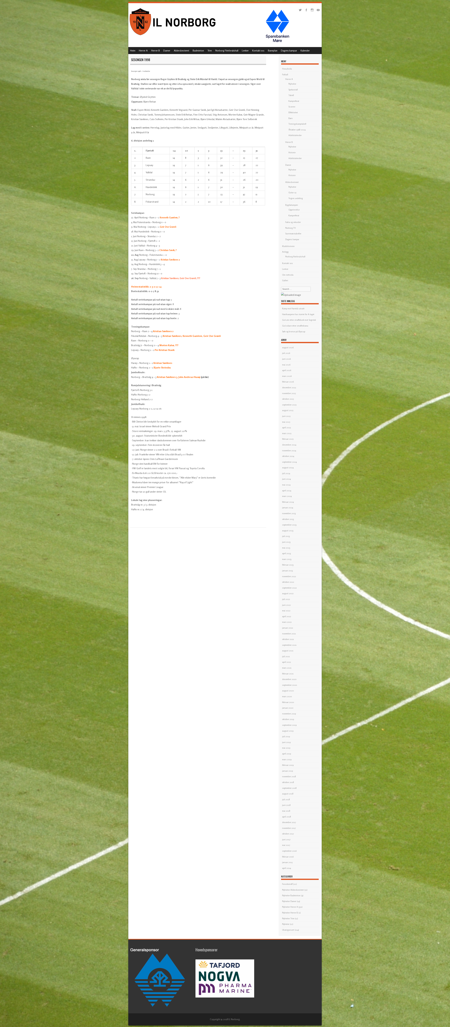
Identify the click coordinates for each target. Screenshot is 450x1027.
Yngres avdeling (295, 198)
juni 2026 (286, 359)
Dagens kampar (289, 50)
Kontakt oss (258, 50)
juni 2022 (286, 605)
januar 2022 (287, 627)
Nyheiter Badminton (291, 895)
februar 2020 (288, 702)
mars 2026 (287, 376)
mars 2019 (286, 759)
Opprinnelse (294, 209)
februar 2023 (288, 564)
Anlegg (285, 251)
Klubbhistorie (288, 246)
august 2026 (288, 347)
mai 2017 (286, 845)
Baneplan (272, 50)
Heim (132, 50)
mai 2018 (286, 811)
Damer (166, 50)
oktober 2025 (288, 399)
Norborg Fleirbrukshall (226, 50)
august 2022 (288, 593)
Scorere (291, 106)
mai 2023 (286, 547)
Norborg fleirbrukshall (295, 256)
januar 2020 (287, 707)
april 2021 (286, 662)
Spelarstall (293, 89)
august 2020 (288, 690)
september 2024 (289, 462)
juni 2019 (286, 742)
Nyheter (285, 924)
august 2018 (287, 793)
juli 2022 (286, 599)
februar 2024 (288, 502)
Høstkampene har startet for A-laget (298, 314)
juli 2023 (286, 536)
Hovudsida (287, 68)
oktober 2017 (288, 833)
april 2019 (286, 753)
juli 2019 (286, 736)
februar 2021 (288, 673)
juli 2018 (286, 799)
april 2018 (286, 816)
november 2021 (289, 633)
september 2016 (289, 851)
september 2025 (289, 404)
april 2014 (286, 868)
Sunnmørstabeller (293, 233)
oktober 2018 (288, 782)
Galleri (285, 280)
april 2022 (286, 616)
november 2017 (289, 828)
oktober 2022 (288, 582)
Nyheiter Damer (289, 901)
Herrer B (155, 50)
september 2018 (289, 788)
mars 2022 (287, 622)
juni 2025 (286, 416)
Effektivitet (293, 112)
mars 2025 (286, 433)
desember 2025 (289, 387)
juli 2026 (286, 353)
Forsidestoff (287, 884)
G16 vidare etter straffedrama (295, 325)
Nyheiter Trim (288, 918)
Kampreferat (293, 101)
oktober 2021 (288, 639)
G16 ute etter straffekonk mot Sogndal (299, 320)
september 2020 (289, 685)
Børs (290, 118)
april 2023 (286, 553)
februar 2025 (288, 439)
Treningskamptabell (297, 124)
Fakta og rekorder (293, 222)
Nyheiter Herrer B (290, 912)
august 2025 (287, 410)
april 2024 (286, 490)
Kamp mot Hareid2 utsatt (293, 308)
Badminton (198, 50)
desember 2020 (289, 679)
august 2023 (287, 530)
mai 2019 (286, 748)
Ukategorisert (288, 930)
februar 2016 (288, 856)
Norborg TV (290, 228)
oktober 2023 (288, 519)
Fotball (285, 74)
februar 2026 (288, 381)
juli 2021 (286, 656)
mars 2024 (287, 496)
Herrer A (143, 50)
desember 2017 (289, 822)
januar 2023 (287, 570)
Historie (291, 152)
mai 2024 (286, 484)
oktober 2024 (288, 456)
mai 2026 (286, 364)
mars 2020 (287, 696)
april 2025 (286, 427)
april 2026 (286, 370)
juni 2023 (286, 542)
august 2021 (287, 650)
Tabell (291, 95)
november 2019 (289, 713)
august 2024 (288, 467)
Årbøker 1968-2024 (297, 129)
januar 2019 (287, 771)
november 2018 (289, 776)
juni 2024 (286, 479)
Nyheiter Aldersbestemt (293, 890)
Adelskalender (295, 135)
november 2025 (289, 393)
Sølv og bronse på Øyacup (293, 331)
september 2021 (289, 645)
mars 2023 (286, 559)
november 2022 (289, 576)
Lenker (245, 50)
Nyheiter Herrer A (290, 907)
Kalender (305, 50)
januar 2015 (287, 862)
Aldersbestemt (181, 50)
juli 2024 (286, 473)
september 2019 (289, 725)
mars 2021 (286, 667)
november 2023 (289, 513)
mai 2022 (286, 610)
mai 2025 (286, 422)
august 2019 (287, 730)
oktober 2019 (288, 719)
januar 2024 (287, 507)
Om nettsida (287, 274)
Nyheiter (292, 83)
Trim (209, 50)
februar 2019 (288, 765)
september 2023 (289, 524)
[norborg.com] (173, 36)
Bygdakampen (291, 205)
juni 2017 (286, 839)
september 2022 (289, 587)
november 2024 (289, 450)
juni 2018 (286, 805)
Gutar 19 (292, 192)
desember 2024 (289, 444)
